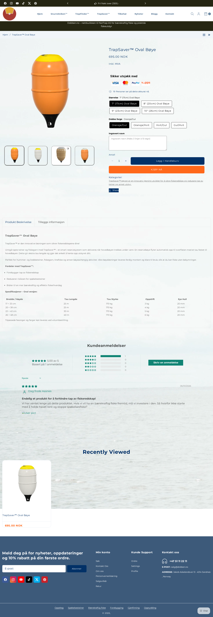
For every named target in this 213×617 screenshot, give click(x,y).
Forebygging (116, 607)
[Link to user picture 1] (29, 418)
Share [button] (115, 190)
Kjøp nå (156, 169)
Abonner (77, 568)
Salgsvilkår (101, 581)
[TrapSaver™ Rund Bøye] (209, 34)
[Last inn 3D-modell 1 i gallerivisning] (61, 156)
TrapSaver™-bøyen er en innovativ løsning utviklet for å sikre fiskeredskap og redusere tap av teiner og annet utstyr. (156, 182)
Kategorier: (115, 177)
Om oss (100, 571)
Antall (112, 154)
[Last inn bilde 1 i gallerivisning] (14, 156)
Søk (98, 561)
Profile (134, 571)
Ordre (134, 561)
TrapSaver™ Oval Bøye (16, 515)
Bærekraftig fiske (97, 607)
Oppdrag (59, 607)
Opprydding (150, 607)
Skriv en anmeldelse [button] (165, 362)
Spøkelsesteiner (76, 607)
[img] (29, 386)
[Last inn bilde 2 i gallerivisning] (38, 156)
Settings (135, 566)
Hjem (5, 35)
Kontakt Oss (102, 566)
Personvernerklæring (106, 576)
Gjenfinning (134, 607)
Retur (98, 586)
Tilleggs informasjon (51, 222)
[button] (145, 3)
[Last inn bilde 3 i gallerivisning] (84, 156)
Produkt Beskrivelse (18, 222)
